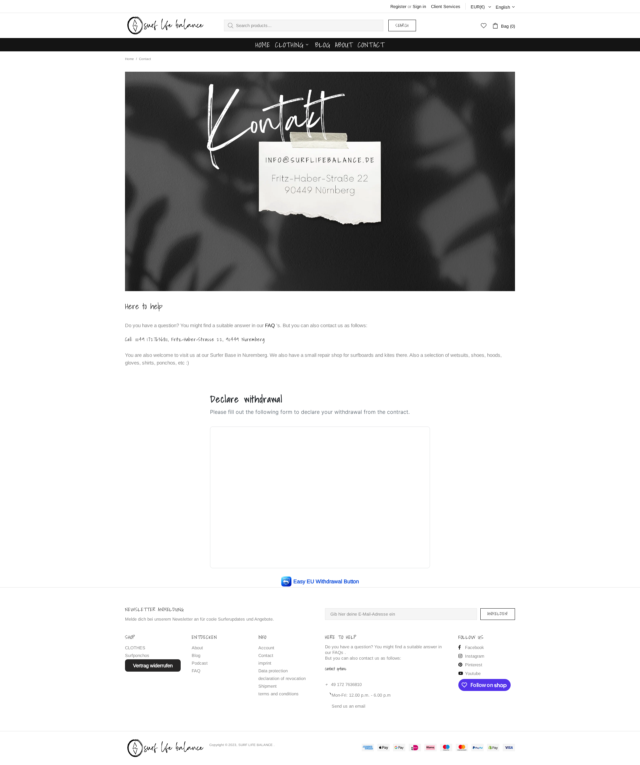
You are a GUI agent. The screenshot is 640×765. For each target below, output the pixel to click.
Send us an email (348, 706)
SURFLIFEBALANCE (164, 25)
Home (129, 59)
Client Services (445, 6)
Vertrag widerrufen (153, 665)
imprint (264, 663)
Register (398, 6)
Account (266, 647)
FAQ (270, 325)
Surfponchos (137, 655)
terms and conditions (278, 693)
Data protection (273, 670)
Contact (265, 655)
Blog (196, 655)
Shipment (267, 686)
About (197, 647)
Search (402, 25)
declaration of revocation (282, 678)
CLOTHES (135, 647)
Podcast (200, 663)
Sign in (419, 6)
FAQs (337, 652)
